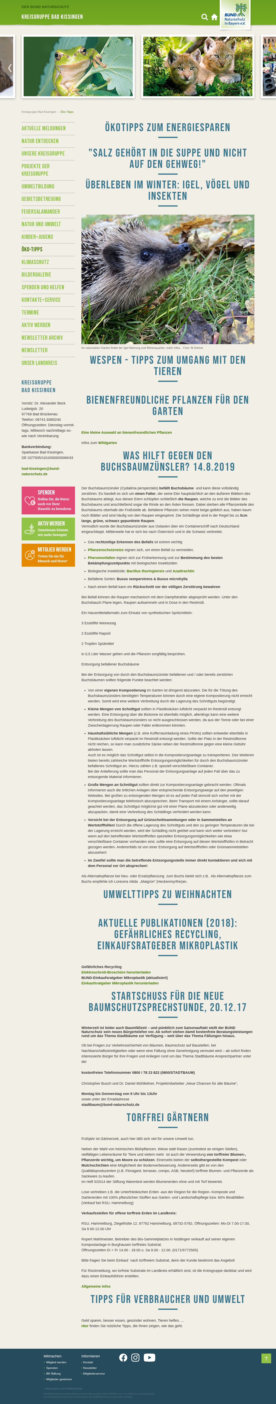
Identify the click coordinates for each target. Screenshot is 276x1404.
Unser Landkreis (39, 363)
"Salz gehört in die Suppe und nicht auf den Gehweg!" (168, 158)
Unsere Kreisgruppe (43, 153)
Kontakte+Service (41, 300)
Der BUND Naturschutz (45, 7)
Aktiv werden (36, 325)
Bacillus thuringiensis (145, 571)
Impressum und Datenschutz (63, 1388)
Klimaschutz (35, 262)
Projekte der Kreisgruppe (36, 170)
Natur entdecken (40, 141)
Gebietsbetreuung (41, 199)
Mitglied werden (55, 1362)
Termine (30, 312)
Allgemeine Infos (96, 1286)
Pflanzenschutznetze (106, 550)
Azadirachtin (183, 571)
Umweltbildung (38, 186)
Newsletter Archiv (42, 338)
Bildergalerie (36, 274)
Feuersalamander (41, 211)
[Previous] (9, 68)
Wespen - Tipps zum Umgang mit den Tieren (168, 366)
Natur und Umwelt (41, 224)
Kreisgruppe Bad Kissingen (39, 111)
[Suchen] (205, 17)
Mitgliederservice (94, 1373)
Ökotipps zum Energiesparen (168, 128)
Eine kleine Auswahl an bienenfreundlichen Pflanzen (126, 432)
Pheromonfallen (101, 558)
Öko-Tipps (32, 249)
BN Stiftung (53, 1373)
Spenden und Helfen (43, 287)
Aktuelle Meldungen (44, 128)
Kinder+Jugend (37, 237)
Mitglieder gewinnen (58, 1379)
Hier (84, 1326)
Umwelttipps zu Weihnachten (167, 895)
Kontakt (88, 1362)
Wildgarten (107, 443)
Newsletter (35, 350)
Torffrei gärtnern (167, 1118)
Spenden (51, 1368)
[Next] (266, 68)
